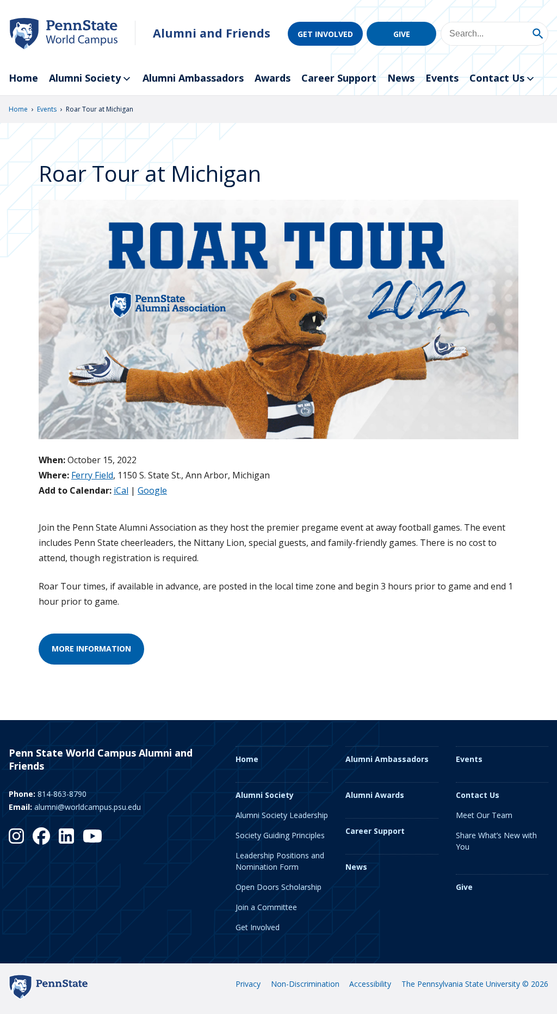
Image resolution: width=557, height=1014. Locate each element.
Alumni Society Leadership (282, 815)
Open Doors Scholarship (278, 887)
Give (401, 34)
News (400, 77)
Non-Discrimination (305, 984)
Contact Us (496, 77)
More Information (91, 648)
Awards (272, 77)
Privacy (248, 984)
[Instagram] (16, 836)
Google (152, 490)
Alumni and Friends (211, 33)
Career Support (338, 77)
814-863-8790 (62, 794)
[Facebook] (41, 836)
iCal (121, 490)
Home (23, 77)
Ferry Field (92, 475)
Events (442, 77)
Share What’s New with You (496, 841)
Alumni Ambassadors (193, 77)
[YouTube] (92, 836)
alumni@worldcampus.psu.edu (87, 807)
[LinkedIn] (66, 836)
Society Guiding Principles (280, 835)
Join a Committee (266, 907)
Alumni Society (85, 77)
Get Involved (325, 34)
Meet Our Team (484, 815)
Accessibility (370, 984)
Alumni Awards (374, 795)
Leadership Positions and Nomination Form (280, 861)
